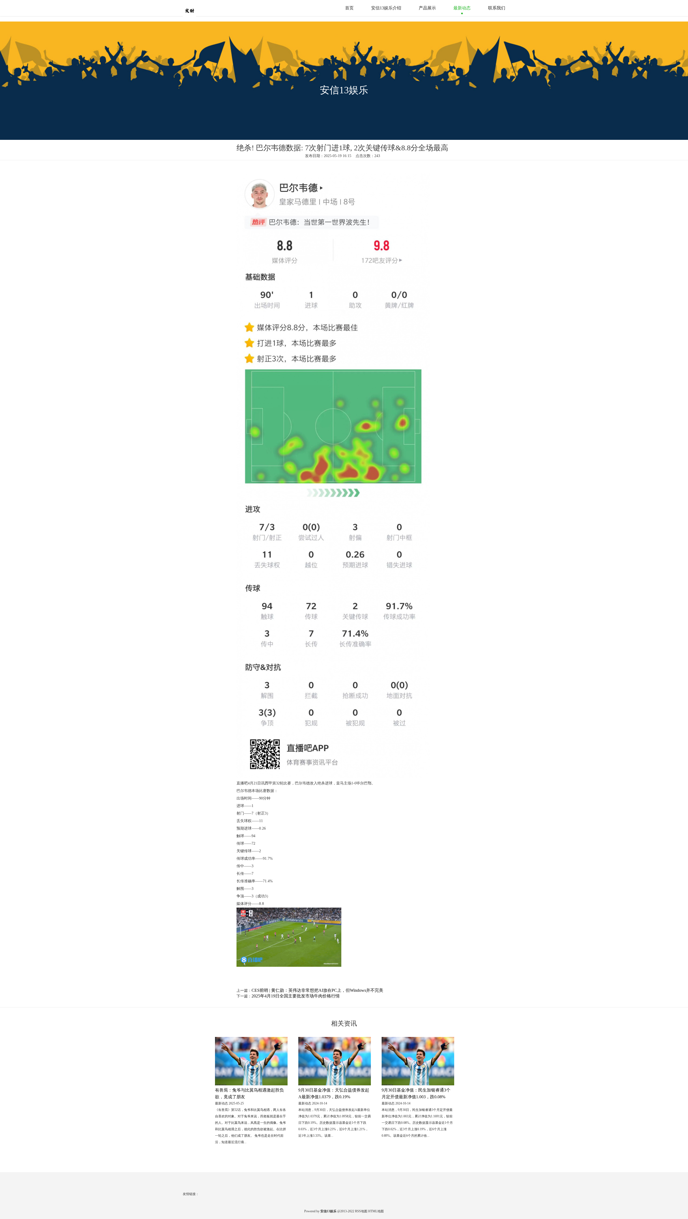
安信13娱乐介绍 (386, 8)
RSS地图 (361, 1211)
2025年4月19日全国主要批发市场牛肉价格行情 (296, 996)
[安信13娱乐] (200, 8)
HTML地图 (376, 1211)
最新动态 (462, 8)
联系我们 (496, 8)
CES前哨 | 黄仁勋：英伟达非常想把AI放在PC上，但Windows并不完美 (317, 990)
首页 (349, 8)
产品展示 (427, 8)
